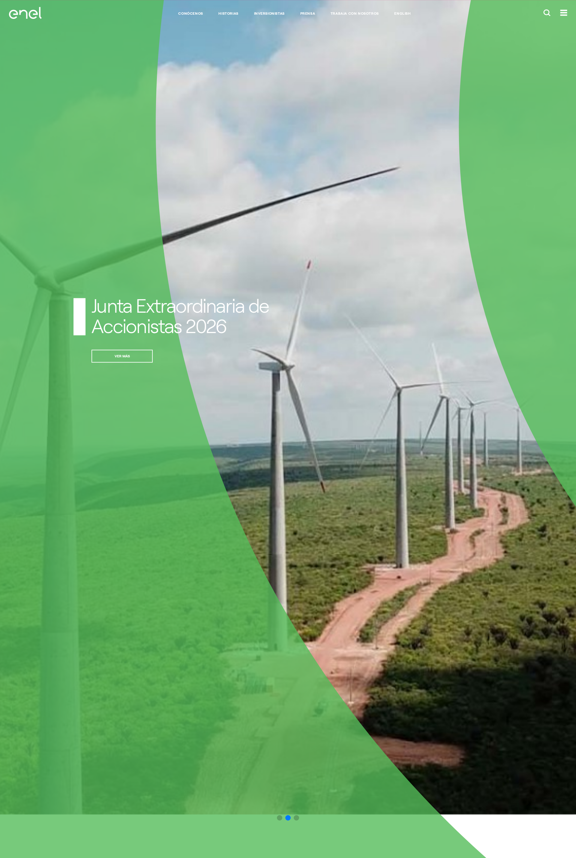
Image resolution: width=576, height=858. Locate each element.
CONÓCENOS (190, 13)
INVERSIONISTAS (269, 13)
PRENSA (307, 13)
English (402, 13)
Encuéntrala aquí (242, 356)
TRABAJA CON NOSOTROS (355, 13)
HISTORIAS (228, 13)
